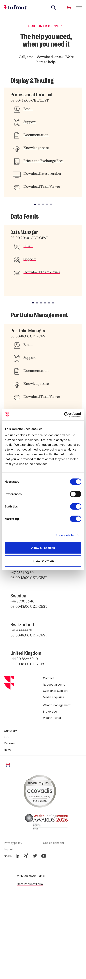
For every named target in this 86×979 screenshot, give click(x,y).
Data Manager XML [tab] (49, 303)
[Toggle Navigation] (79, 7)
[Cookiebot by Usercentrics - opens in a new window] (63, 414)
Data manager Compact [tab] (41, 303)
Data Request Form (30, 884)
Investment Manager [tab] (39, 204)
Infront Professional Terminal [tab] (35, 204)
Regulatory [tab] (37, 303)
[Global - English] (69, 8)
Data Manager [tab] (33, 303)
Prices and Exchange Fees (43, 161)
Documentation (36, 135)
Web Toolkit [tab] (43, 204)
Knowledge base (36, 148)
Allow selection (43, 560)
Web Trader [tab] (47, 204)
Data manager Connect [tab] (45, 303)
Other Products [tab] (51, 204)
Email (28, 109)
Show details (64, 535)
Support (29, 122)
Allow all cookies (43, 547)
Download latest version (42, 173)
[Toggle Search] (53, 7)
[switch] (75, 494)
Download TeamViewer (41, 186)
